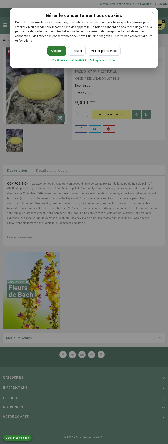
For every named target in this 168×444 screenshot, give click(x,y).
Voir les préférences (104, 51)
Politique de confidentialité (69, 60)
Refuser (77, 51)
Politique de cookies (103, 60)
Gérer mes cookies (17, 437)
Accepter (57, 51)
